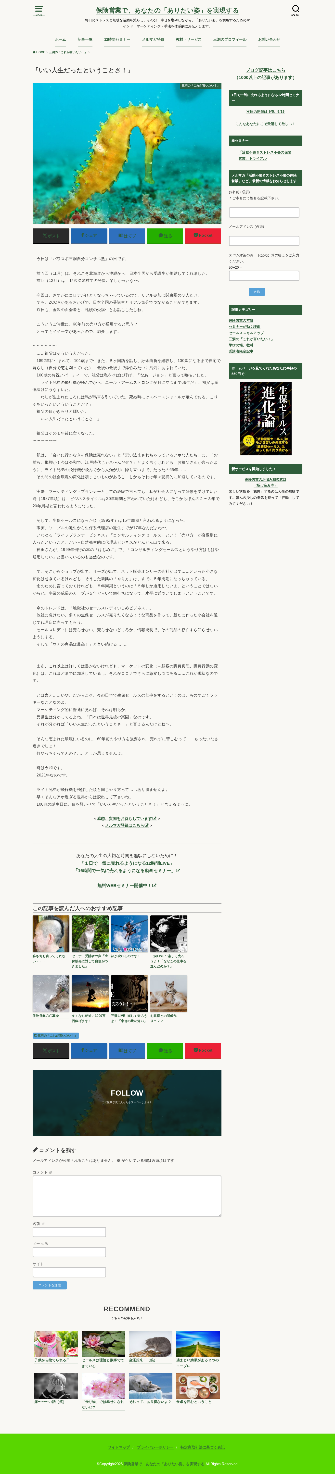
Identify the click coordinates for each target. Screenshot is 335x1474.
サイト (38, 1264)
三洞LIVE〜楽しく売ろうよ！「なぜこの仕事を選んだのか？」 (168, 961)
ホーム (60, 39)
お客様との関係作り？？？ (163, 1018)
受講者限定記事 (241, 351)
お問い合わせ (269, 39)
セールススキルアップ (246, 333)
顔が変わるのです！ (126, 956)
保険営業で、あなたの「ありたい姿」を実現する (167, 10)
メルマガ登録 (153, 39)
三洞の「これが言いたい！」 (57, 1035)
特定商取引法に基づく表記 (202, 1447)
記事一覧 (85, 39)
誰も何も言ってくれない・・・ (49, 958)
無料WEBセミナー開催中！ (124, 885)
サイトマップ (119, 1447)
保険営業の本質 (241, 320)
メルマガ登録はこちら (124, 825)
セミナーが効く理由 (244, 326)
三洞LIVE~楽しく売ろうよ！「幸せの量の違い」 (129, 1018)
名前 (39, 1224)
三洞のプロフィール (229, 39)
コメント (42, 1172)
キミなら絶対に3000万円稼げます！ (88, 1018)
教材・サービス (189, 39)
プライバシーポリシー (155, 1447)
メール (41, 1244)
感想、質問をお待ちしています (124, 818)
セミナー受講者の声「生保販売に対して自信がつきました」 (90, 961)
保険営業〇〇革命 (46, 1016)
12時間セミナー (117, 39)
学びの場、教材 (241, 345)
